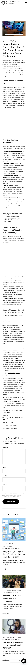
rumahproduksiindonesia (15, 425)
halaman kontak (11, 368)
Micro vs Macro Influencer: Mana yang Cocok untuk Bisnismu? (12, 645)
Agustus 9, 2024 (7, 41)
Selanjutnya (5, 569)
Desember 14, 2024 (7, 544)
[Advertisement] (14, 123)
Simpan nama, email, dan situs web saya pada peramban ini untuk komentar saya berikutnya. (14, 495)
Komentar (5, 447)
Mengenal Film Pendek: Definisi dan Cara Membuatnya (11, 598)
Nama (4, 467)
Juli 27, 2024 (6, 590)
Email (4, 476)
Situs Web (5, 485)
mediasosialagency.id (14, 373)
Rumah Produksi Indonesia (11, 548)
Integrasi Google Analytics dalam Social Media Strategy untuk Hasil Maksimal (13, 554)
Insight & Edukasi (18, 41)
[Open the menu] (26, 3)
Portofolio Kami (17, 214)
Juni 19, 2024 (6, 637)
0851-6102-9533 (13, 418)
